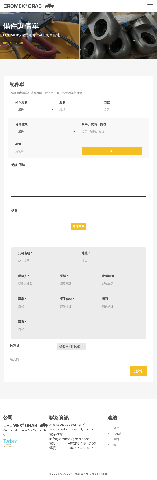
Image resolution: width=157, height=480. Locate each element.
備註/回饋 (18, 165)
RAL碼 (117, 434)
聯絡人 (23, 276)
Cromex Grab (99, 474)
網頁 (105, 299)
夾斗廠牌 (21, 102)
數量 (18, 144)
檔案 (14, 210)
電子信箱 (67, 299)
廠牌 (62, 102)
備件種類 (21, 124)
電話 (64, 276)
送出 (138, 371)
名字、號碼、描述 (94, 124)
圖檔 (116, 439)
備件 (116, 428)
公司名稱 (25, 253)
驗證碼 (14, 345)
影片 (116, 445)
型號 (107, 102)
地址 (86, 253)
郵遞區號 (108, 276)
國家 (22, 299)
